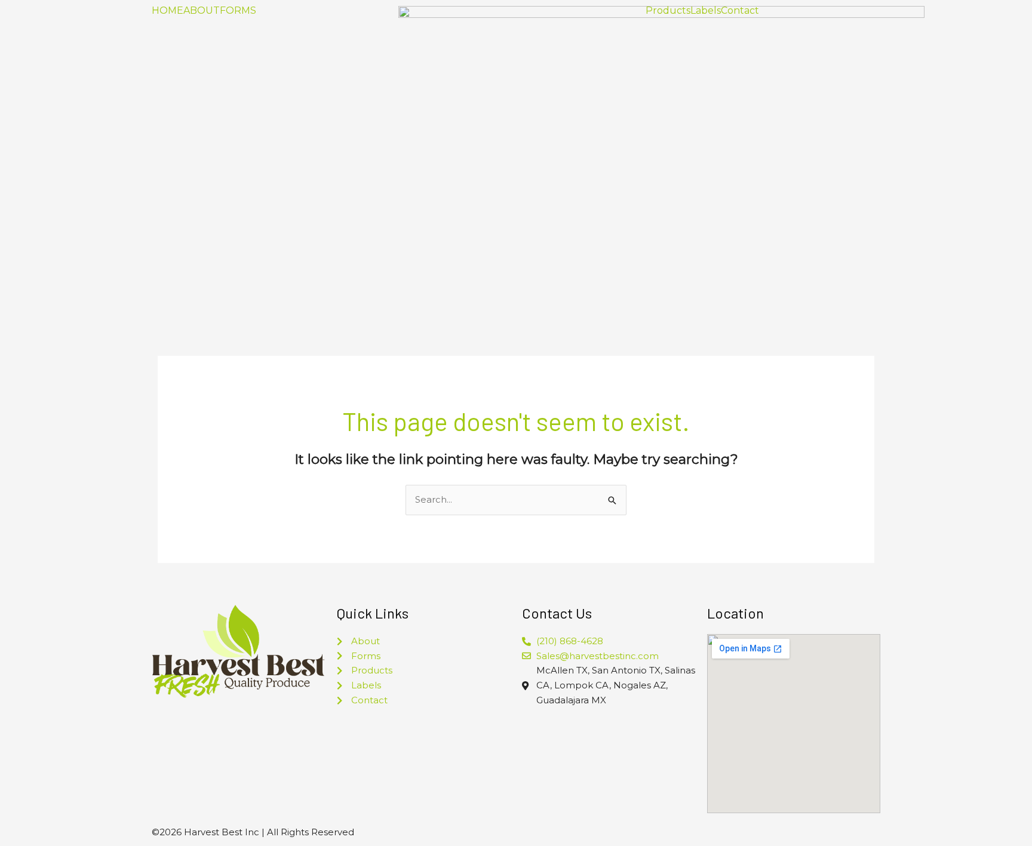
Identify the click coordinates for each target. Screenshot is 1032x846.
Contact (740, 11)
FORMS (238, 11)
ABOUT (201, 11)
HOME (167, 11)
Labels (705, 11)
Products (668, 11)
